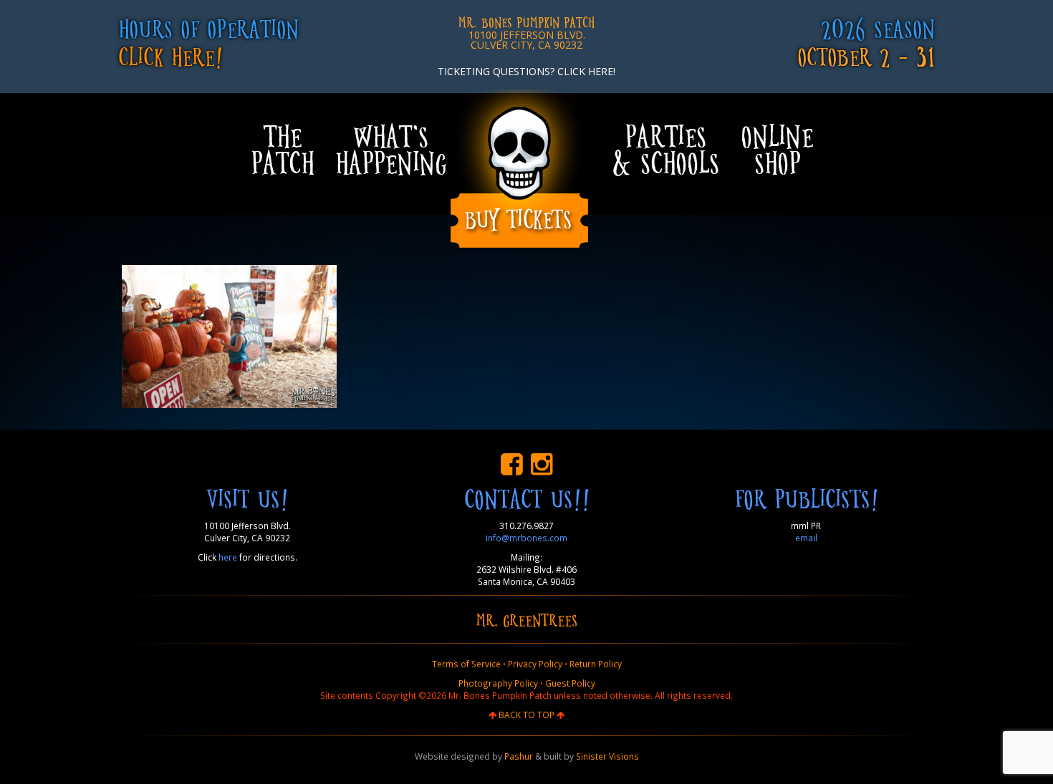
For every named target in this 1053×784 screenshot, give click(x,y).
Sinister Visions (607, 756)
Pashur (518, 756)
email (806, 537)
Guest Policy (570, 683)
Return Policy (595, 663)
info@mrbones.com (526, 537)
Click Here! (170, 55)
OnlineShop (777, 148)
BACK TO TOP (526, 714)
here (227, 557)
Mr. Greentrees (526, 619)
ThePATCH (282, 148)
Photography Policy (498, 683)
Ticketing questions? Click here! (526, 71)
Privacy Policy (535, 663)
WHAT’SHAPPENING (390, 148)
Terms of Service (466, 663)
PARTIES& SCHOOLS (665, 148)
